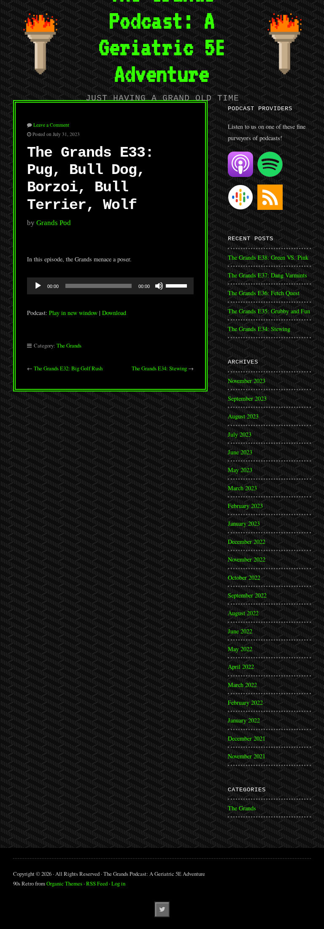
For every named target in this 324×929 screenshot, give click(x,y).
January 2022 (244, 720)
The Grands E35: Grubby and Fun (269, 311)
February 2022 (245, 702)
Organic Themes (64, 883)
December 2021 (246, 738)
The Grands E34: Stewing (159, 368)
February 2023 (245, 506)
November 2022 (246, 559)
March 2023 (242, 488)
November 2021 (246, 756)
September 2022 (247, 595)
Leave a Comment (51, 125)
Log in (118, 883)
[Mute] (159, 286)
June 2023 (240, 452)
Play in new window (73, 313)
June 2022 (240, 631)
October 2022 (244, 577)
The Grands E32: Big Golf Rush (68, 368)
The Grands (69, 345)
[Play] (38, 286)
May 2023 (240, 470)
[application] (110, 285)
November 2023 (246, 381)
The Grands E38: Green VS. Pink (268, 257)
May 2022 (240, 649)
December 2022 (246, 542)
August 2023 (243, 416)
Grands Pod (53, 223)
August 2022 (243, 613)
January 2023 (244, 523)
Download (114, 313)
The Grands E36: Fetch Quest (264, 293)
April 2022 (241, 667)
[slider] (177, 285)
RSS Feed (97, 883)
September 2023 (247, 398)
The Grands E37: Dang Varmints (267, 275)
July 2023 (239, 434)
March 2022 (242, 685)
